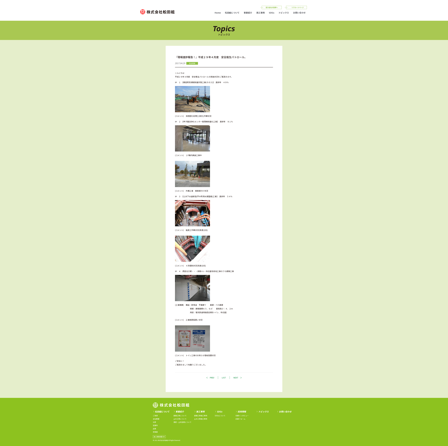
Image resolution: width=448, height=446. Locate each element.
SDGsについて (220, 415)
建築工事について (180, 415)
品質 (154, 428)
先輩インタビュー (242, 415)
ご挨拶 (155, 415)
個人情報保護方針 (159, 437)
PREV (212, 377)
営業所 (155, 425)
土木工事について (180, 419)
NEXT (235, 377)
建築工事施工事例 (200, 415)
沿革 (154, 422)
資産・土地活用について (182, 422)
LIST (224, 377)
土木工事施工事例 (200, 419)
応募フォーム (240, 419)
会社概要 (156, 419)
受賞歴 (155, 432)
